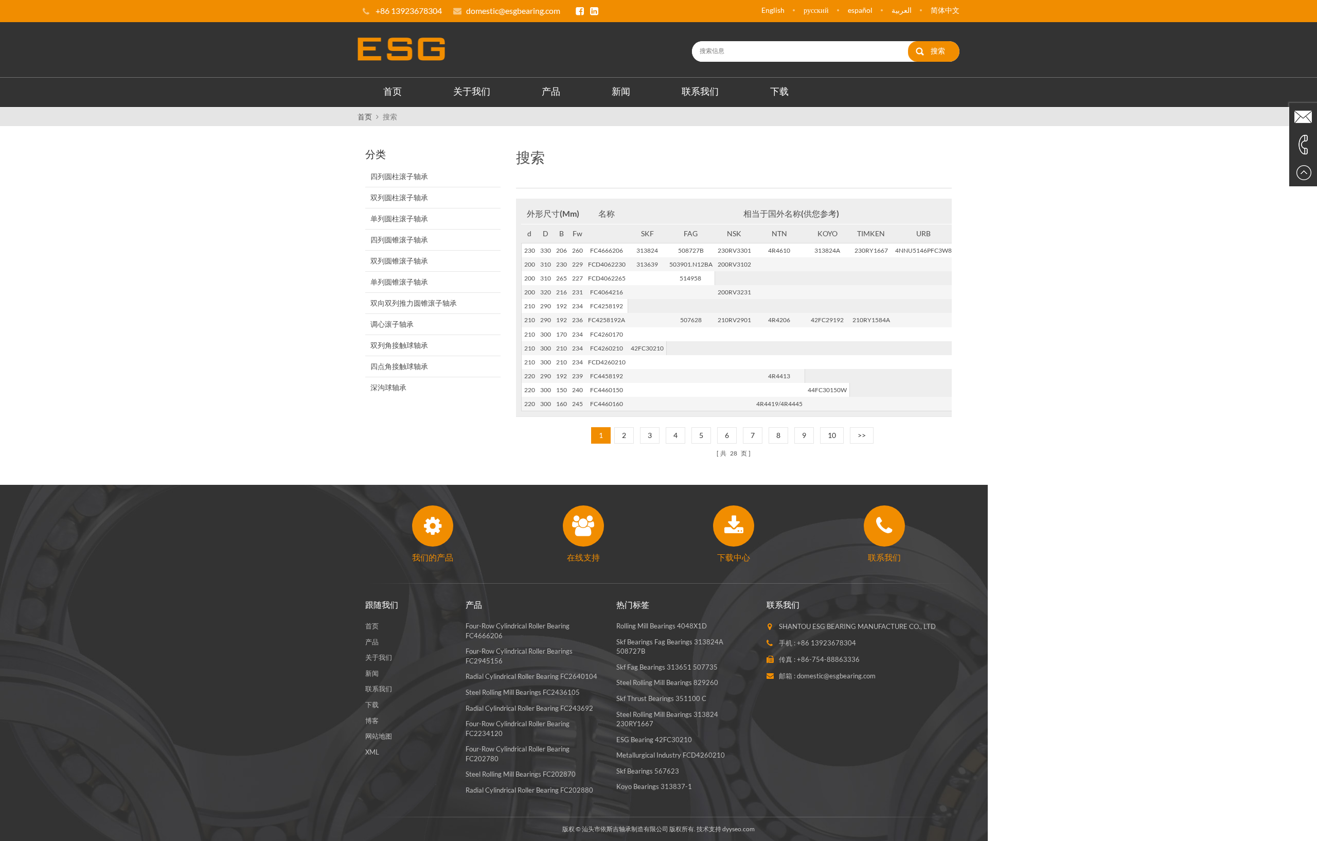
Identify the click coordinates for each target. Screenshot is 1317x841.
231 (577, 292)
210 (529, 306)
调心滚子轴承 (392, 324)
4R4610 (779, 250)
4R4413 (779, 376)
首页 (392, 91)
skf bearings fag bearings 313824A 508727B (669, 647)
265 (561, 278)
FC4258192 (606, 306)
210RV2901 (734, 320)
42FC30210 (647, 348)
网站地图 (378, 736)
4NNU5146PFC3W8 (923, 250)
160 (561, 404)
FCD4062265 (607, 278)
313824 (647, 250)
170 (561, 334)
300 (545, 334)
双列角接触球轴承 (399, 345)
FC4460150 (606, 390)
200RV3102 (734, 264)
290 (545, 306)
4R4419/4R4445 (779, 404)
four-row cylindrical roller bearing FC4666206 (517, 631)
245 (577, 404)
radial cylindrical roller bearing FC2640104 (531, 676)
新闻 (621, 91)
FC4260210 (606, 348)
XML (372, 752)
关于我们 (471, 91)
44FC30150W (827, 390)
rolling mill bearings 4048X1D (661, 626)
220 (529, 376)
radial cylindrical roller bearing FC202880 (529, 790)
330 (545, 250)
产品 (551, 91)
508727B (691, 250)
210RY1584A (871, 320)
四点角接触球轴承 (399, 366)
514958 (690, 278)
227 (577, 278)
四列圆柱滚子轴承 (399, 176)
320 (545, 292)
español (860, 10)
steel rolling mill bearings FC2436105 (523, 692)
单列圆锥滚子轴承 (399, 281)
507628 (691, 320)
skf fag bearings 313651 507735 (667, 667)
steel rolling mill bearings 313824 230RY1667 (667, 719)
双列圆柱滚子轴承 (399, 197)
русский (816, 10)
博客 (372, 720)
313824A (827, 250)
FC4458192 (606, 376)
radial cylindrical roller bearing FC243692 (529, 708)
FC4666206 (606, 250)
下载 (779, 91)
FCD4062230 (607, 264)
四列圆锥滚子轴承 (399, 239)
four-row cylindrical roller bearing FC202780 (517, 754)
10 (832, 435)
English (773, 10)
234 (577, 306)
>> (862, 435)
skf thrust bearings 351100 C (661, 698)
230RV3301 (734, 250)
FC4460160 (606, 404)
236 (577, 320)
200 (529, 264)
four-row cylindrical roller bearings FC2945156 (519, 656)
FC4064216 (606, 292)
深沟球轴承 (388, 387)
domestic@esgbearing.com (513, 10)
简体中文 (945, 10)
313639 (647, 264)
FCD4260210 (607, 362)
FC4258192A (606, 320)
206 (561, 250)
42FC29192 (827, 320)
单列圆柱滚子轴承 (399, 218)
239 (577, 376)
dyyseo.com (738, 829)
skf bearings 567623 (647, 771)
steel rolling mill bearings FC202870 (521, 774)
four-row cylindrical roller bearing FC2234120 (517, 729)
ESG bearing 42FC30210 (654, 739)
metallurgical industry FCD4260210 (670, 755)
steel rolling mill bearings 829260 (667, 682)
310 (545, 264)
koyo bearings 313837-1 (654, 786)
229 (577, 264)
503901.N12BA (691, 264)
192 (561, 306)
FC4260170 (606, 334)
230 (529, 250)
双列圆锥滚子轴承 (399, 260)
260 (577, 250)
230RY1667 (871, 250)
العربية (902, 10)
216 (561, 292)
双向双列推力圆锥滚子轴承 (413, 303)
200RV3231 (734, 292)
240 (577, 390)
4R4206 (779, 320)
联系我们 (700, 91)
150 (561, 390)
